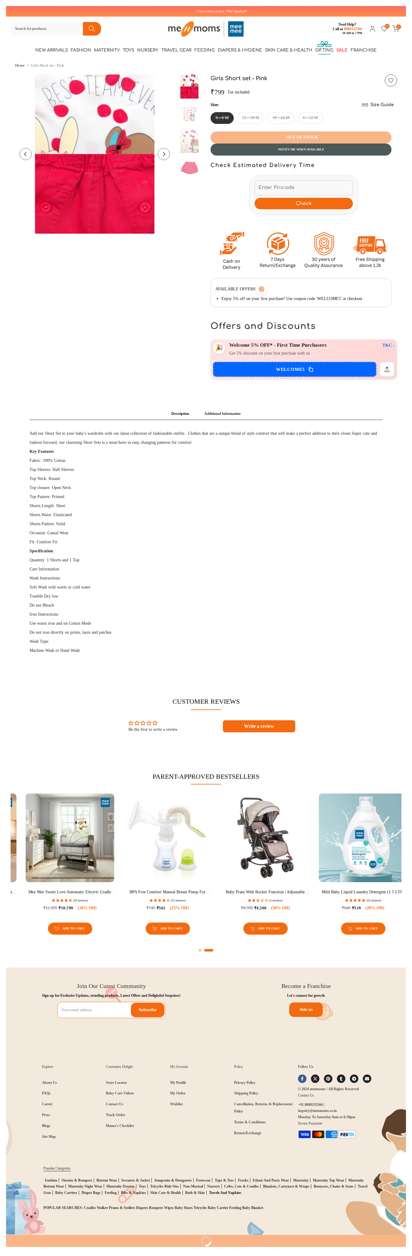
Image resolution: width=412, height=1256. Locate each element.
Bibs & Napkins (133, 1193)
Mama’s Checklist (120, 1126)
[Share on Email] (367, 1079)
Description (180, 414)
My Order (177, 1093)
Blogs (46, 1126)
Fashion (81, 50)
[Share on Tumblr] (341, 1079)
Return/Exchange (247, 1133)
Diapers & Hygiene (240, 50)
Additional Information (222, 414)
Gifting (324, 50)
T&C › (388, 345)
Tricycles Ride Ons (164, 1186)
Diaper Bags (90, 1193)
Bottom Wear (107, 1180)
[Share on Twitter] (315, 1079)
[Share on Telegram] (354, 1079)
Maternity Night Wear (85, 1186)
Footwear (203, 1180)
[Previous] (26, 154)
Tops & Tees (224, 1180)
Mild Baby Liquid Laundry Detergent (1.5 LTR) (190, 892)
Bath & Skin (195, 1193)
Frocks (243, 1180)
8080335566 (353, 29)
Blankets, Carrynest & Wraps (286, 1186)
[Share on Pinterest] (328, 1079)
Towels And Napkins (225, 1193)
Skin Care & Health (288, 50)
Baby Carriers (66, 1193)
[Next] (164, 154)
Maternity (107, 50)
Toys (128, 50)
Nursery (147, 50)
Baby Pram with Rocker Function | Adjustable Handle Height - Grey (92, 892)
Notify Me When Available (301, 149)
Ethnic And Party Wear (271, 1180)
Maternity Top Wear (328, 1180)
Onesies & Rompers (77, 1180)
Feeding (205, 50)
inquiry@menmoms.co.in (317, 1111)
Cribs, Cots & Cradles (241, 1186)
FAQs (46, 1093)
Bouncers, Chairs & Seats (333, 1186)
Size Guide (382, 105)
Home (20, 65)
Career (47, 1104)
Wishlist (176, 1104)
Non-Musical (193, 1186)
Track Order (115, 1115)
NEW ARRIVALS (51, 50)
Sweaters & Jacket (135, 1180)
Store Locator (116, 1083)
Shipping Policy (246, 1093)
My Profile (178, 1083)
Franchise (364, 50)
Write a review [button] (259, 726)
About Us (49, 1083)
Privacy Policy (244, 1083)
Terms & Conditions (250, 1122)
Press (46, 1115)
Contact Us (114, 1104)
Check (304, 203)
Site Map (49, 1137)
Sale (342, 50)
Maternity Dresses (120, 1186)
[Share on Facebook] (302, 1079)
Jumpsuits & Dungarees (173, 1180)
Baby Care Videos (120, 1093)
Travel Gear (176, 50)
